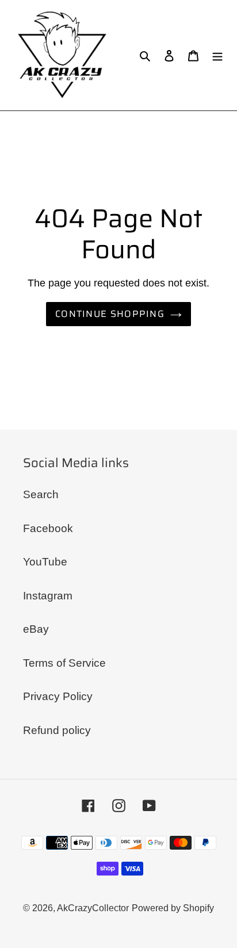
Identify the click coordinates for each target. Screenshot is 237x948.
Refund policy (57, 730)
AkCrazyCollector (93, 908)
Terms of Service (64, 663)
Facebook (48, 528)
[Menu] (217, 55)
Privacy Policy (58, 696)
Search (41, 494)
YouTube (45, 562)
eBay (36, 629)
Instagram (47, 596)
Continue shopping (110, 314)
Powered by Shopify (173, 908)
